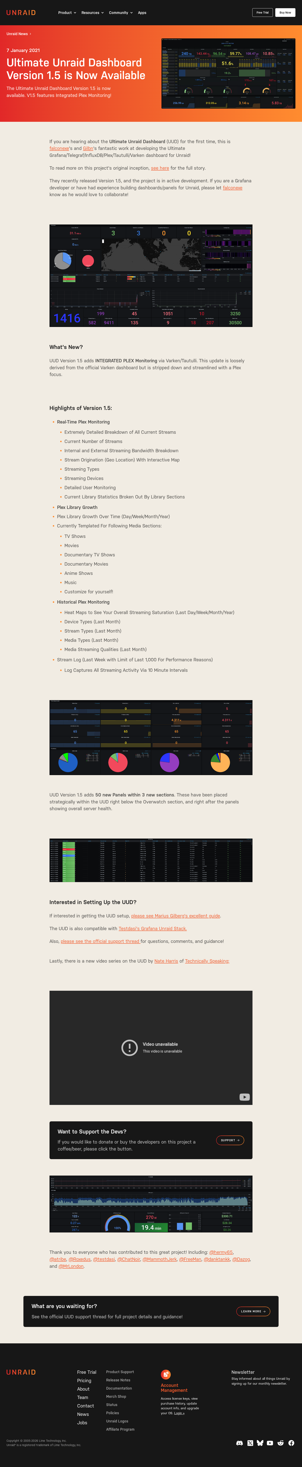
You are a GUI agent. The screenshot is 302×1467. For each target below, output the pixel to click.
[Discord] (239, 1443)
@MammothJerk (160, 1259)
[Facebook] (291, 1443)
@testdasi (104, 1259)
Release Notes (118, 1380)
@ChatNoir (128, 1259)
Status (111, 1405)
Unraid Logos (117, 1421)
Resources (90, 13)
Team (82, 1397)
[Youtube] (270, 1443)
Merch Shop (116, 1396)
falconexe (59, 148)
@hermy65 (221, 1252)
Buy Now (285, 12)
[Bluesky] (260, 1443)
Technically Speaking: (207, 961)
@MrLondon (71, 1266)
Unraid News (17, 34)
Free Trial (263, 12)
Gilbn (88, 148)
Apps (142, 13)
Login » (179, 1413)
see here (160, 168)
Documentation (119, 1388)
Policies (112, 1413)
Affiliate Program (120, 1429)
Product (65, 13)
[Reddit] (281, 1443)
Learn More (251, 1311)
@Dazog (241, 1259)
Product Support (120, 1372)
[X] (250, 1443)
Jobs (82, 1422)
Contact (85, 1405)
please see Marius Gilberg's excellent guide (175, 915)
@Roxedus (80, 1259)
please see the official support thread (101, 941)
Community (118, 13)
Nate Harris (166, 961)
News (83, 1414)
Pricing (84, 1380)
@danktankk (217, 1259)
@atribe (58, 1259)
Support (228, 1140)
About (83, 1389)
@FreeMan (190, 1259)
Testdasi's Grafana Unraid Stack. (153, 928)
